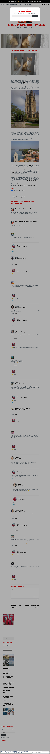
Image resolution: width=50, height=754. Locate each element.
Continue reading (25, 18)
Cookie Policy (20, 752)
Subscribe (35, 16)
